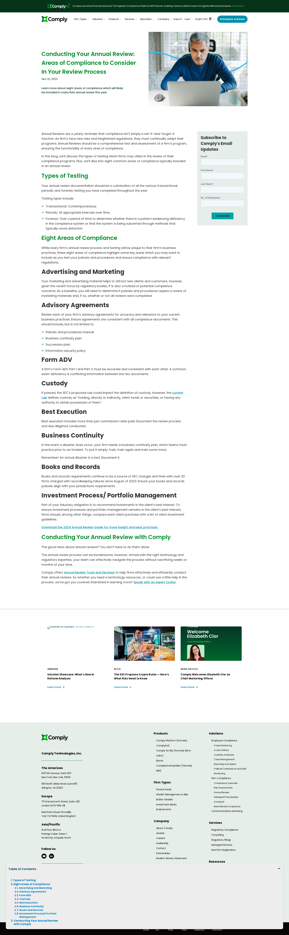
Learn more (54, 687)
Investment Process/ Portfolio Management (38, 915)
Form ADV (25, 895)
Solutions (97, 19)
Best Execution (28, 902)
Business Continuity (31, 906)
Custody (25, 899)
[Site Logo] (55, 19)
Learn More (238, 6)
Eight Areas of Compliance (32, 884)
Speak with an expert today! (154, 582)
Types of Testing (24, 880)
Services (129, 19)
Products (114, 19)
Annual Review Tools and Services (89, 572)
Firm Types (80, 19)
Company (163, 19)
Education (146, 19)
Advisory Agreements (32, 891)
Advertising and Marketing (35, 888)
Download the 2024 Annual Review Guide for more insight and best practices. (99, 527)
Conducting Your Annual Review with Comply (36, 922)
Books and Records (31, 910)
